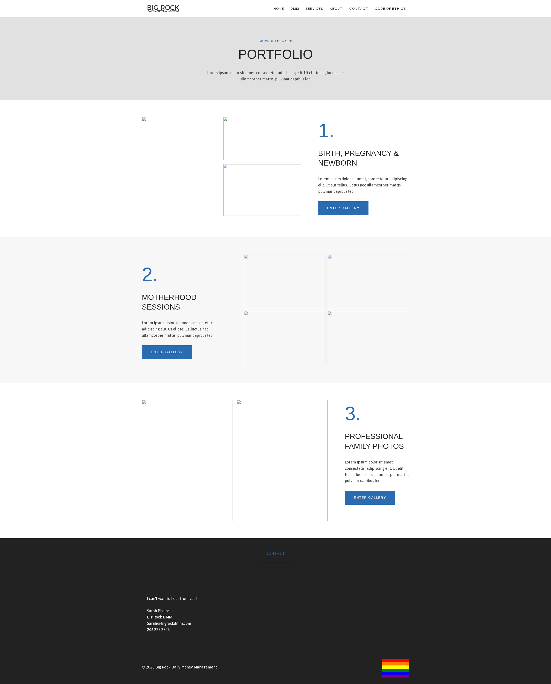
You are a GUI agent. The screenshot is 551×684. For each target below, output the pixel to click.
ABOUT (336, 8)
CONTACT (358, 8)
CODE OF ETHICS (390, 8)
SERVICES (314, 8)
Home (279, 8)
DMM (295, 8)
